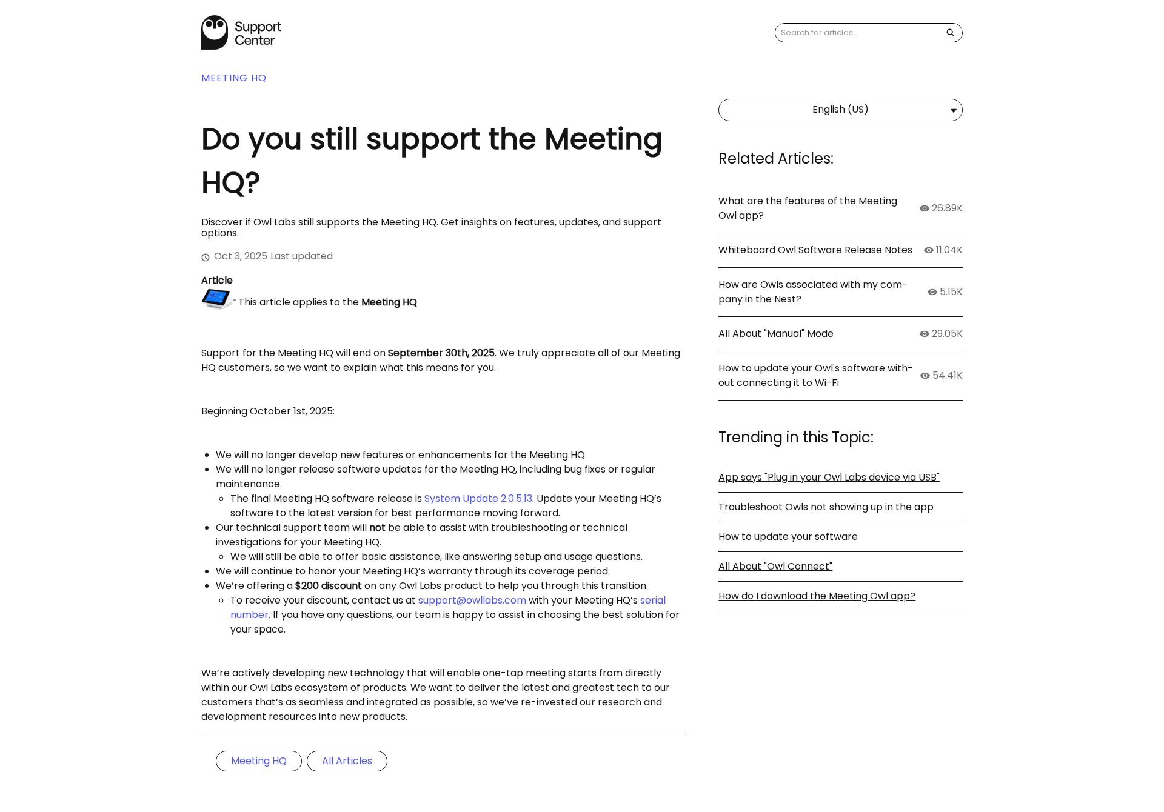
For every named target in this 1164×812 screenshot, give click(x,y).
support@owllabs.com (472, 600)
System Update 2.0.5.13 (478, 498)
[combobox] (857, 33)
